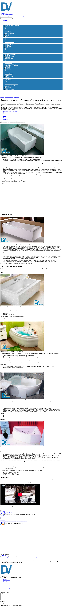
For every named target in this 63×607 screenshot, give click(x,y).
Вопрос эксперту (6, 580)
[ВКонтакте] (1, 524)
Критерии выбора (6, 112)
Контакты (5, 94)
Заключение (5, 119)
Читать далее (3, 513)
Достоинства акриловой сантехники (10, 111)
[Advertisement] (26, 198)
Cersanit (4, 116)
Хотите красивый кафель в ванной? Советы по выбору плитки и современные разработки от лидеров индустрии (24, 557)
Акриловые (2, 511)
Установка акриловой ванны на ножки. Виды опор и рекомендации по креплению (17, 516)
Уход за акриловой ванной (6, 512)
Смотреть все (3, 555)
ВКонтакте (5, 20)
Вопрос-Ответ (6, 581)
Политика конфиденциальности (7, 588)
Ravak (4, 117)
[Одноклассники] (3, 524)
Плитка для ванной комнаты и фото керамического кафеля (12, 16)
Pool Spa (4, 118)
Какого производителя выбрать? (10, 113)
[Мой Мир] (4, 524)
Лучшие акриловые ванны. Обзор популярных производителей (13, 521)
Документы (5, 579)
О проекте (5, 93)
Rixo (4, 114)
